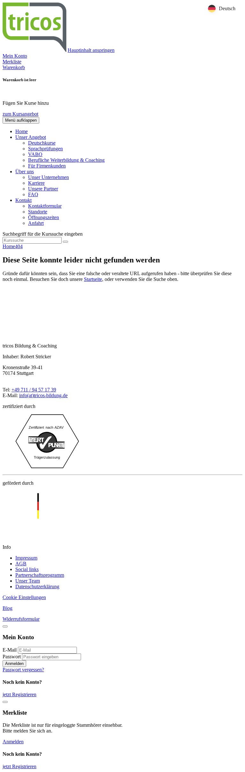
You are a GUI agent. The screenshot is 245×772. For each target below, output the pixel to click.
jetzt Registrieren (19, 694)
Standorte (37, 211)
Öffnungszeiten (43, 217)
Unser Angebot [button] (30, 137)
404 (19, 246)
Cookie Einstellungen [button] (24, 597)
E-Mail (10, 650)
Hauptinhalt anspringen (91, 50)
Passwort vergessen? (23, 669)
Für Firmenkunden (47, 165)
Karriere (36, 183)
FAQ (33, 194)
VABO (35, 154)
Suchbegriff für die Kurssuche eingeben (43, 234)
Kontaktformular (45, 206)
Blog (7, 608)
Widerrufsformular (21, 619)
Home (21, 131)
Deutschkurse (42, 143)
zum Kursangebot (20, 114)
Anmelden (14, 663)
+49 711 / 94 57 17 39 (33, 389)
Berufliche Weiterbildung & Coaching (66, 160)
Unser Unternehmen (48, 177)
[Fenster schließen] (5, 702)
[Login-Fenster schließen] (5, 626)
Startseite (93, 279)
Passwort (12, 656)
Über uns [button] (24, 171)
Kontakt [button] (23, 200)
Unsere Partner (43, 188)
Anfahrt (36, 223)
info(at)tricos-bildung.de (43, 395)
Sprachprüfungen (45, 148)
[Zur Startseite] (34, 50)
